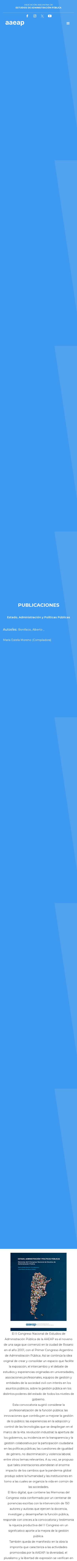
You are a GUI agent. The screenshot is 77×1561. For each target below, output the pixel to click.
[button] (68, 23)
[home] (14, 23)
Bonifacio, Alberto (30, 629)
